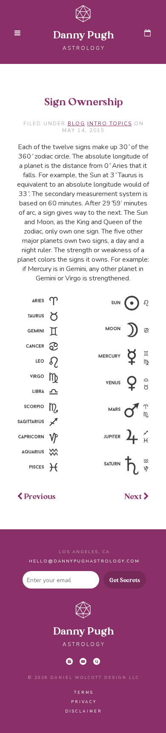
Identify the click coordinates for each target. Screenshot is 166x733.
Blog (76, 123)
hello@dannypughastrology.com (84, 561)
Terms (84, 692)
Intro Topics (109, 123)
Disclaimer (83, 711)
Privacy (84, 701)
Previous (39, 497)
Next (134, 497)
